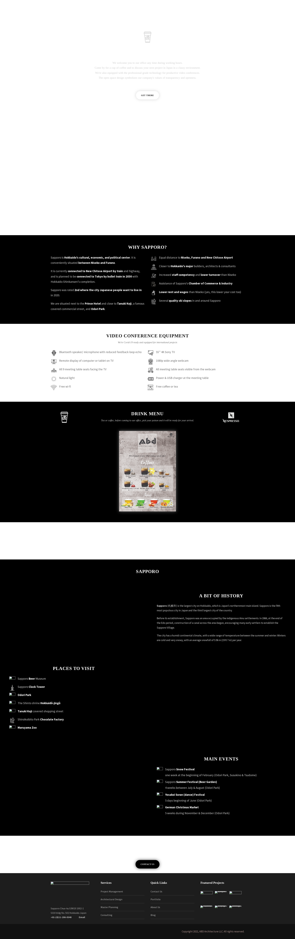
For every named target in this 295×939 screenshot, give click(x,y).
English (109, 15)
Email (81, 917)
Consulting (106, 915)
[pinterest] (270, 15)
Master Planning (109, 907)
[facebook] (264, 15)
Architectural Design (111, 899)
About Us (155, 907)
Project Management (112, 891)
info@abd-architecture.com (188, 159)
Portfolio (156, 899)
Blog (153, 915)
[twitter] (276, 15)
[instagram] (282, 15)
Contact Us (156, 891)
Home (44, 15)
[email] (258, 15)
